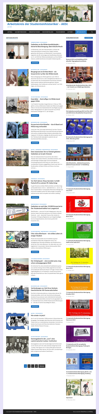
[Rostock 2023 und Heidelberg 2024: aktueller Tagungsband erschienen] (79, 48)
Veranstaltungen (34, 32)
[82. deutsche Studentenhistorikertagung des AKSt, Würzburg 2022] (79, 126)
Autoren (70, 32)
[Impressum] (79, 387)
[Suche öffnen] (92, 32)
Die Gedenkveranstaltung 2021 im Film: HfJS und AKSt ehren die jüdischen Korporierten (79, 112)
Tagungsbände (60, 32)
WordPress (84, 411)
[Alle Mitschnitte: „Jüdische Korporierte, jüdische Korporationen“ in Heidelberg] (79, 152)
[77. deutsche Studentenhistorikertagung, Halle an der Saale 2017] (79, 230)
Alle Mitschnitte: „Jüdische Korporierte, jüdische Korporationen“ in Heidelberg (78, 163)
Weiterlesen (34, 62)
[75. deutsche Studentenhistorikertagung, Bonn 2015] (79, 256)
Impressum (69, 397)
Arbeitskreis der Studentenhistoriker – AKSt (37, 24)
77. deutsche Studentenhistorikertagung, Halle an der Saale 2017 (78, 241)
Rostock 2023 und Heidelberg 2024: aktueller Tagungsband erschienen (76, 60)
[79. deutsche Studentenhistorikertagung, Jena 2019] (79, 178)
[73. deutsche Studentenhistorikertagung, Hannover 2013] (79, 307)
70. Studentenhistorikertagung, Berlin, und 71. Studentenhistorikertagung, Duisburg (78, 372)
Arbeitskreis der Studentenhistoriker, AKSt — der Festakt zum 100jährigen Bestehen (78, 86)
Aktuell (10, 32)
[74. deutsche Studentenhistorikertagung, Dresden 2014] (79, 282)
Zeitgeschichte (81, 32)
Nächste (42, 366)
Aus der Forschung (20, 32)
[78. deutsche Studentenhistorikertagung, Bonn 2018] (79, 204)
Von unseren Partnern (36, 258)
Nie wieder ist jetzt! (38, 315)
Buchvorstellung (47, 32)
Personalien (38, 149)
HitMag (91, 411)
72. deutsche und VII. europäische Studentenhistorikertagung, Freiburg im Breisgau (78, 345)
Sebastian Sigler (46, 149)
